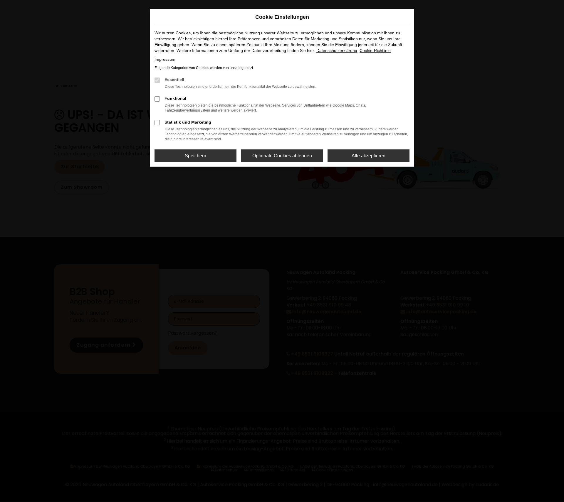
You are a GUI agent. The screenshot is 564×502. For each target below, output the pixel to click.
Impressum (165, 59)
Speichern (195, 155)
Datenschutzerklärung (336, 50)
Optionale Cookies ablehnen (282, 155)
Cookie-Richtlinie (375, 50)
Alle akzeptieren (368, 155)
